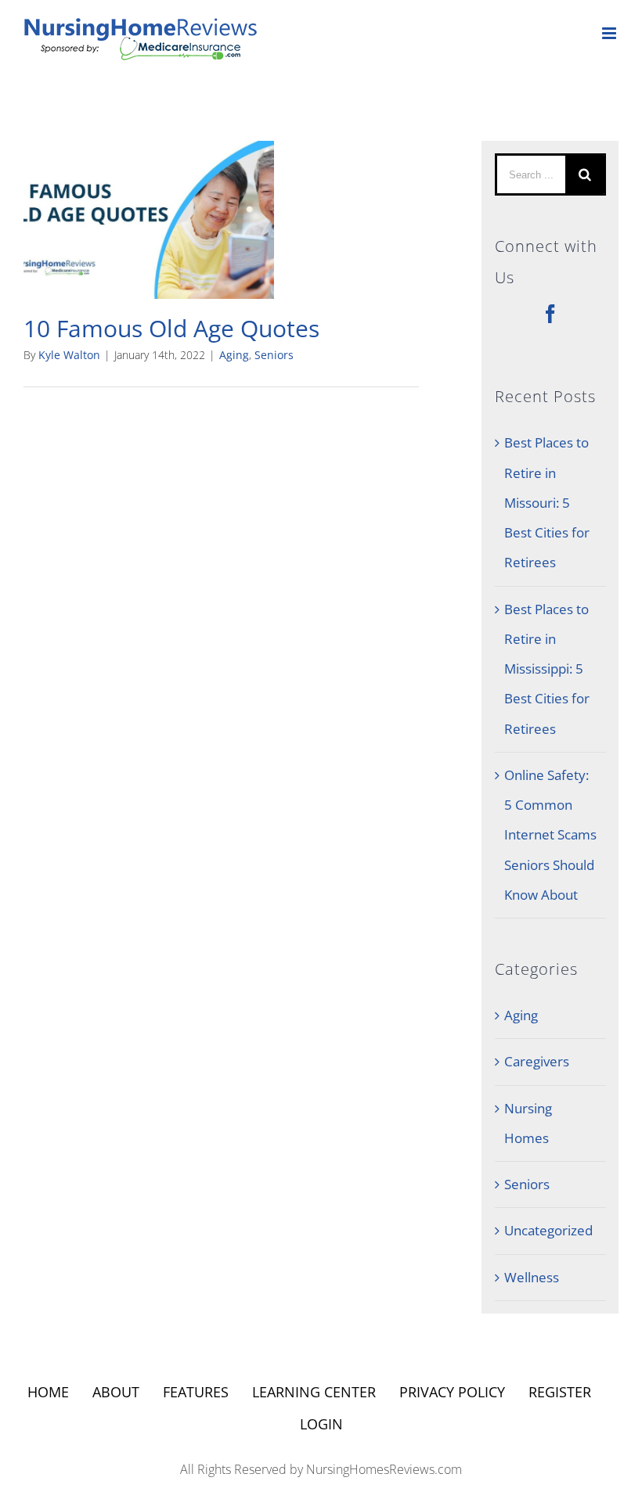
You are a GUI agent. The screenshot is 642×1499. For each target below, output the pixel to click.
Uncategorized (548, 1230)
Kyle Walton (69, 354)
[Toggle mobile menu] (610, 33)
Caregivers (536, 1061)
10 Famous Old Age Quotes (171, 328)
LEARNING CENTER (314, 1391)
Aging (234, 354)
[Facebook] (550, 313)
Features (196, 1391)
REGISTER (559, 1391)
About (115, 1391)
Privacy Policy (452, 1391)
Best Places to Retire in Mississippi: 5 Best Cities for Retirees (547, 669)
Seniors (274, 354)
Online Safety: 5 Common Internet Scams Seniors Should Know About (550, 835)
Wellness (531, 1277)
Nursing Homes (528, 1123)
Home (48, 1391)
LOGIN (321, 1424)
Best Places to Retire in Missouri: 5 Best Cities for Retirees (547, 502)
